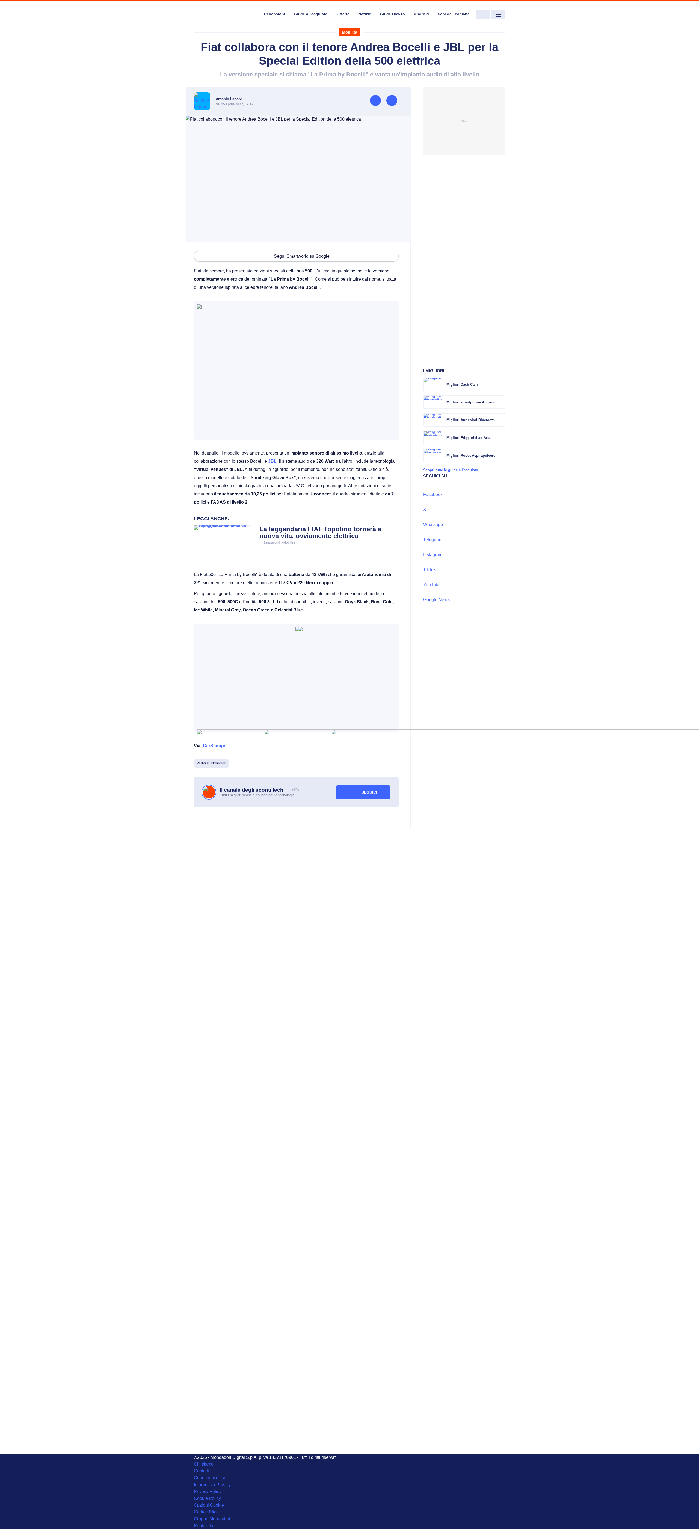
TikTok (429, 569)
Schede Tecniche (454, 14)
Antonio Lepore (229, 99)
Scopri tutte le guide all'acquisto (450, 470)
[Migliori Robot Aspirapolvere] (500, 455)
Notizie (364, 14)
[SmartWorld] (225, 14)
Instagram (432, 554)
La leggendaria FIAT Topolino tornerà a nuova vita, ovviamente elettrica (320, 532)
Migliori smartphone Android (471, 402)
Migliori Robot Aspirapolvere (470, 455)
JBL (272, 461)
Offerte (343, 14)
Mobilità (349, 32)
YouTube (432, 584)
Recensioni (274, 14)
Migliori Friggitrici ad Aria (468, 438)
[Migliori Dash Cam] (500, 384)
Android (421, 14)
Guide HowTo (392, 14)
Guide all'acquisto (311, 14)
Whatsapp (433, 524)
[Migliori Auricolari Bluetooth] (500, 420)
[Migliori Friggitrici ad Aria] (500, 438)
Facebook (433, 494)
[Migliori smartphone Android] (500, 402)
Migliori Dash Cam (462, 384)
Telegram (432, 539)
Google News (436, 599)
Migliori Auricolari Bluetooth (470, 420)
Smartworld (271, 542)
